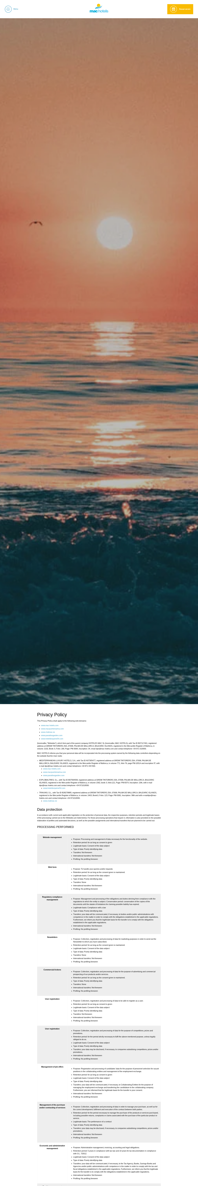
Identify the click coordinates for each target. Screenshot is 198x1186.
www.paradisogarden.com (51, 735)
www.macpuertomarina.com (52, 729)
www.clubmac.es (48, 732)
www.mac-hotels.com (49, 725)
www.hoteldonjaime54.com (52, 739)
